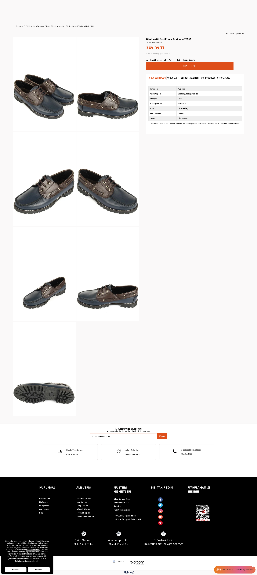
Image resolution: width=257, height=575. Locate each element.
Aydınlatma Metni (121, 502)
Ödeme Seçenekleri (190, 78)
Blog (41, 513)
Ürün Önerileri (208, 78)
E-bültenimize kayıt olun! (128, 428)
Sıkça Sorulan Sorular (123, 499)
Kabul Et (15, 570)
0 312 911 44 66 (83, 544)
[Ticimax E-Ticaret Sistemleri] (128, 572)
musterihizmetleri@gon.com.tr (163, 544)
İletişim (117, 506)
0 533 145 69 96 (118, 544)
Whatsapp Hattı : (118, 540)
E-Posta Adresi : (163, 540)
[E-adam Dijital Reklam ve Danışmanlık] (137, 562)
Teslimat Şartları (83, 498)
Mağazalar (43, 502)
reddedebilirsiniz (33, 550)
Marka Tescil (44, 509)
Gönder (162, 436)
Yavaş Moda (44, 505)
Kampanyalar (82, 505)
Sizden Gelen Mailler (85, 516)
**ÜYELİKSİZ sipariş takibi (125, 516)
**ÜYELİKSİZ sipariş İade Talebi (127, 519)
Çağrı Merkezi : (84, 540)
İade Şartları (81, 502)
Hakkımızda (44, 498)
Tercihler (38, 570)
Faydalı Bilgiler (83, 513)
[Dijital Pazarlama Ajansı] (120, 562)
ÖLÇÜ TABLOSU (223, 78)
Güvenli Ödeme (83, 509)
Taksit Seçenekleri (122, 510)
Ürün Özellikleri (157, 78)
